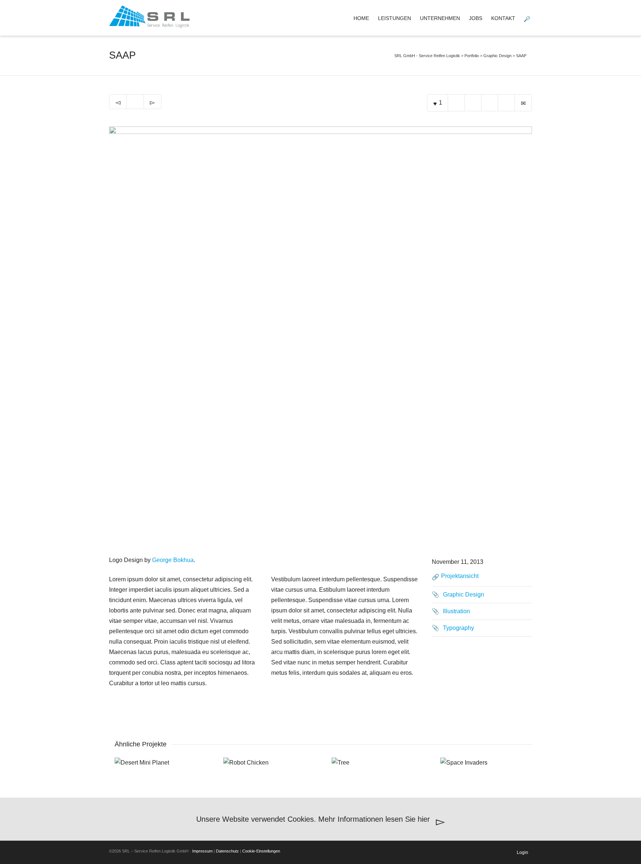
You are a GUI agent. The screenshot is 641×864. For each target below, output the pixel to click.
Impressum (202, 851)
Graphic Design (463, 594)
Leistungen (394, 18)
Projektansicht (460, 576)
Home (361, 18)
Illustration (456, 611)
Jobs (475, 18)
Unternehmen (440, 18)
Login (522, 852)
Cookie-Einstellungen (261, 851)
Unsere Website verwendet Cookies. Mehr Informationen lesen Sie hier (314, 819)
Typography (458, 628)
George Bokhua (173, 560)
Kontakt (503, 18)
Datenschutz (227, 851)
